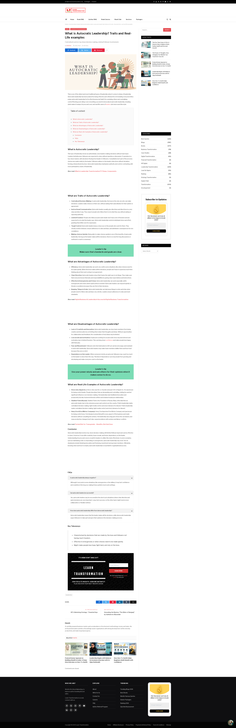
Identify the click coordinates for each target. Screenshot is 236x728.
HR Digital (144, 163)
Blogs (67, 29)
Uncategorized (145, 188)
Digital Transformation (148, 156)
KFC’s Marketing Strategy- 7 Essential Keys (84, 612)
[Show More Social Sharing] (107, 50)
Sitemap (168, 725)
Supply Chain (145, 181)
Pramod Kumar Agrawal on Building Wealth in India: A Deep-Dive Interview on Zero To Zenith (76, 660)
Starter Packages (125, 699)
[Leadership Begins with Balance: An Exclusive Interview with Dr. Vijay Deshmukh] (101, 649)
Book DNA (80, 19)
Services (129, 19)
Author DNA (92, 19)
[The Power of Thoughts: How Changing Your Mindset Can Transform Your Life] (146, 55)
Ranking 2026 (124, 703)
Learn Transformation (82, 725)
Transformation (146, 184)
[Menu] (66, 19)
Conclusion (78, 135)
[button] (230, 722)
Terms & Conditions (158, 725)
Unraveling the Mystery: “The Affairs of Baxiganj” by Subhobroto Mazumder (119, 613)
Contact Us (96, 696)
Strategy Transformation (148, 177)
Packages (87, 1)
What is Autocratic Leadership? (83, 119)
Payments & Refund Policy (143, 725)
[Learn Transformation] (75, 10)
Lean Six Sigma (146, 170)
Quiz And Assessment (127, 706)
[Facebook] (58, 99)
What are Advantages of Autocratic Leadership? (88, 125)
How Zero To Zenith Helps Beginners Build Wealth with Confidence (123, 660)
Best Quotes (145, 139)
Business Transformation (149, 149)
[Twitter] (58, 104)
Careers (95, 699)
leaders (108, 104)
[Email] (58, 118)
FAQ (94, 703)
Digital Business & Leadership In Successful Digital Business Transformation (101, 299)
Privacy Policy (130, 725)
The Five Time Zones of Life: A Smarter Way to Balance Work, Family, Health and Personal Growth (160, 45)
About (94, 689)
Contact (94, 1)
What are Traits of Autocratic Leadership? (86, 122)
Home (72, 19)
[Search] (170, 19)
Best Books (124, 692)
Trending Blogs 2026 (126, 689)
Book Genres (105, 19)
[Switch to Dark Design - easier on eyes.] (167, 19)
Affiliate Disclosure (118, 725)
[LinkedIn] (58, 108)
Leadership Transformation (78, 29)
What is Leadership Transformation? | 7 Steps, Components (95, 171)
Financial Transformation (148, 160)
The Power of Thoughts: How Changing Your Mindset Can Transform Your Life (160, 55)
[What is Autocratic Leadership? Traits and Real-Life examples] (100, 72)
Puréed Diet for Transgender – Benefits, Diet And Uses (94, 424)
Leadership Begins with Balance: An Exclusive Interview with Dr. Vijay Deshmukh (100, 660)
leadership (69, 595)
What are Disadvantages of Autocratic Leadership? (89, 129)
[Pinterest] (58, 113)
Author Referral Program (100, 706)
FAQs (76, 138)
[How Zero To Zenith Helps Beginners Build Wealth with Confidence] (125, 649)
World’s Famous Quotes (127, 696)
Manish (68, 45)
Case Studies (145, 153)
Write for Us (96, 692)
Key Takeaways (80, 141)
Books (143, 146)
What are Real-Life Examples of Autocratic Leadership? (90, 132)
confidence (109, 340)
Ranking (143, 174)
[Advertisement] (137, 10)
